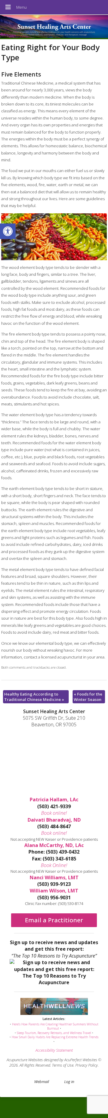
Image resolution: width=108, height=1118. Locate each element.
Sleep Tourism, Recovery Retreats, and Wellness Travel (54, 1033)
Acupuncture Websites (25, 1059)
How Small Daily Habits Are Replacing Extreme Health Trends (55, 1037)
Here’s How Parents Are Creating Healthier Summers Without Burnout (55, 1026)
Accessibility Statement (54, 1050)
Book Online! (54, 865)
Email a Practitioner (54, 920)
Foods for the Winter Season (88, 696)
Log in (69, 1081)
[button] (8, 231)
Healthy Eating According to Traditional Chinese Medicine (34, 696)
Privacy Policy (86, 1065)
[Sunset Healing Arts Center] (54, 27)
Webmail (41, 1081)
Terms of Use (63, 1065)
